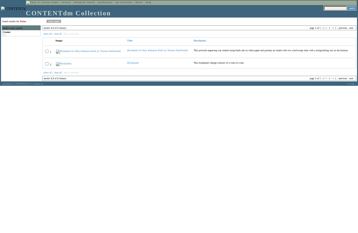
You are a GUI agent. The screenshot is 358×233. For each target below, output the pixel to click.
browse (66, 2)
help (148, 2)
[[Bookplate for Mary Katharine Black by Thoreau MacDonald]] (88, 51)
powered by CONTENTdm (17, 83)
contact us (38, 83)
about (138, 2)
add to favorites (71, 33)
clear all (58, 33)
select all (47, 33)
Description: (200, 40)
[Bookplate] (133, 62)
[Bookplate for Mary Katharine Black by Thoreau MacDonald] (157, 50)
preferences (105, 2)
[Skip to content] (38, 2)
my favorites (124, 2)
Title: (130, 40)
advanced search (84, 2)
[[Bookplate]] (63, 63)
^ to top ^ (351, 83)
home (55, 2)
